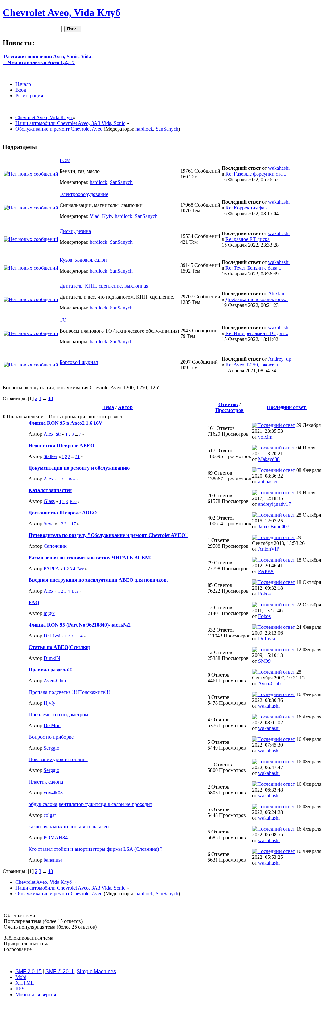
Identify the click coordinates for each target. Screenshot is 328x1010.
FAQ (34, 602)
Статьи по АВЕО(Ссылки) (59, 647)
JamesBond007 (273, 526)
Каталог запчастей (50, 490)
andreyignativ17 (274, 504)
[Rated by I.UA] (164, 1005)
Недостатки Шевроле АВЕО (61, 445)
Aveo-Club (55, 680)
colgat (50, 815)
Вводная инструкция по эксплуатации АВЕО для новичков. (98, 580)
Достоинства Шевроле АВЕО (63, 512)
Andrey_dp (279, 359)
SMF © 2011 (59, 971)
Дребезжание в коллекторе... (257, 299)
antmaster (267, 481)
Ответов (228, 404)
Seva (48, 523)
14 (80, 636)
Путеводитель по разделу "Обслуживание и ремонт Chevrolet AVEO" (108, 535)
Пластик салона (46, 781)
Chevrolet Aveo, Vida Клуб (61, 12)
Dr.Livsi (52, 635)
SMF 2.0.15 (28, 971)
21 (77, 456)
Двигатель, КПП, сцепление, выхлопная (104, 286)
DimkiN (52, 658)
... (45, 398)
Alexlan (276, 293)
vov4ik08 (53, 792)
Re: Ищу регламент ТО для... (257, 333)
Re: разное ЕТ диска (248, 239)
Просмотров (229, 410)
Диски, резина (75, 231)
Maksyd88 (269, 459)
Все (72, 479)
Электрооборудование (84, 194)
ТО (63, 320)
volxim (265, 436)
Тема (108, 407)
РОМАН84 (56, 837)
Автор (125, 407)
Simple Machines (96, 971)
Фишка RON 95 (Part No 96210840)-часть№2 (80, 625)
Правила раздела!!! (51, 669)
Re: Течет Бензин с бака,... (254, 268)
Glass (49, 501)
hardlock (144, 129)
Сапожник (55, 546)
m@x (49, 613)
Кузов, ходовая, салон (83, 260)
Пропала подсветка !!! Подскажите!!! (69, 692)
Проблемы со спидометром (58, 714)
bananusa (53, 860)
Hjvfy (49, 703)
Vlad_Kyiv (101, 216)
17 (73, 523)
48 (50, 398)
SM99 (264, 661)
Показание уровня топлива (58, 759)
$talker (50, 456)
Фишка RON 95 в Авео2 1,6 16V (65, 423)
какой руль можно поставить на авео (69, 826)
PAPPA (51, 568)
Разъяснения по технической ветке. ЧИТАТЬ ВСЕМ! (90, 557)
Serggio (51, 748)
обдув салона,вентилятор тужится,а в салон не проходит (90, 804)
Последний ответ (287, 407)
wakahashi (279, 168)
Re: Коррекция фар (246, 207)
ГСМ (65, 160)
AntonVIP (268, 549)
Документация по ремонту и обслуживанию (79, 468)
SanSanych (167, 129)
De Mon (52, 725)
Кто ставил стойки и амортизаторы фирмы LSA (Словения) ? (95, 849)
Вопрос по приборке (51, 737)
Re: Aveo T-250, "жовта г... (254, 364)
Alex (48, 478)
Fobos (264, 593)
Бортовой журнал (79, 362)
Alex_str (52, 434)
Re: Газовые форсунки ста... (256, 174)
